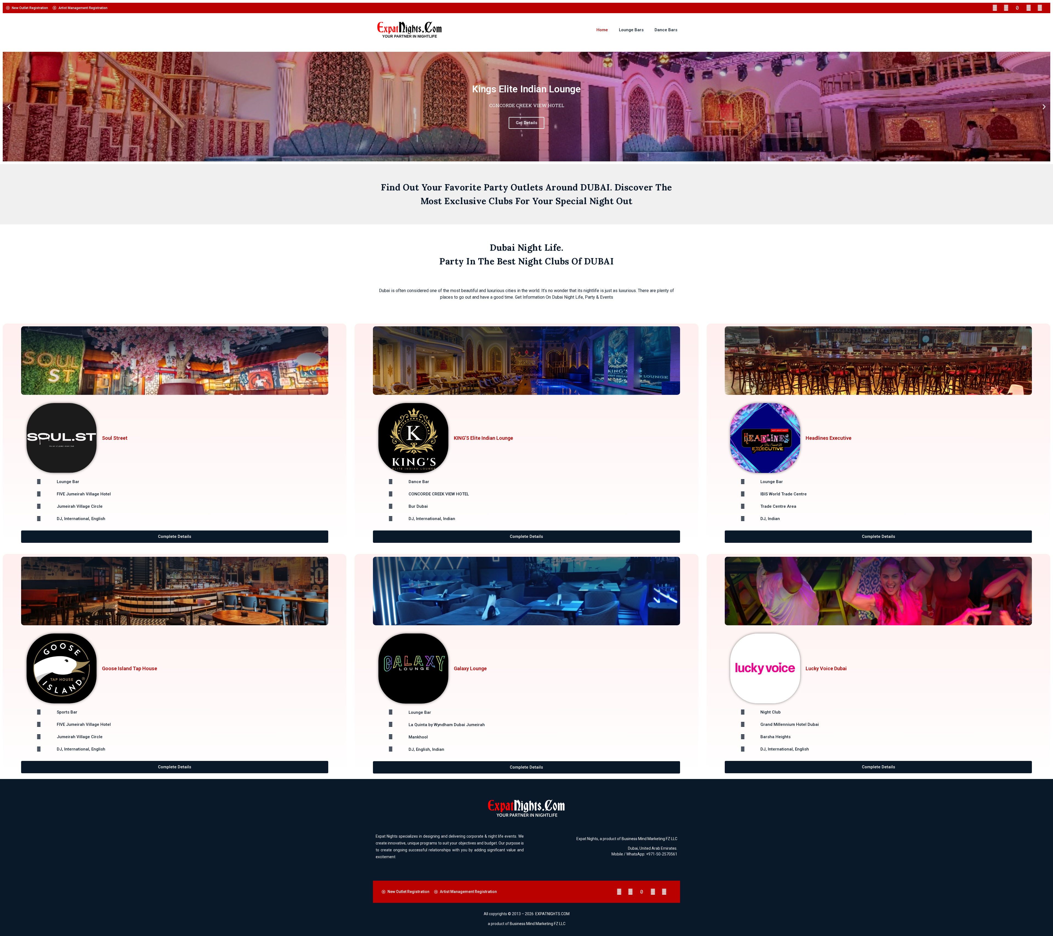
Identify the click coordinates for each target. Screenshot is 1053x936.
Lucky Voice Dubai (826, 668)
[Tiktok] (1017, 8)
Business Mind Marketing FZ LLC (649, 839)
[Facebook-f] (995, 8)
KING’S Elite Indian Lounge (483, 438)
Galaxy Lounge (470, 668)
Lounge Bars (631, 29)
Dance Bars (666, 29)
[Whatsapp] (1029, 8)
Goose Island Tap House (129, 668)
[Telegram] (1040, 8)
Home (602, 29)
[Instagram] (1006, 8)
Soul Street (115, 438)
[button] (8, 106)
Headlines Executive (828, 438)
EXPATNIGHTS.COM (552, 914)
